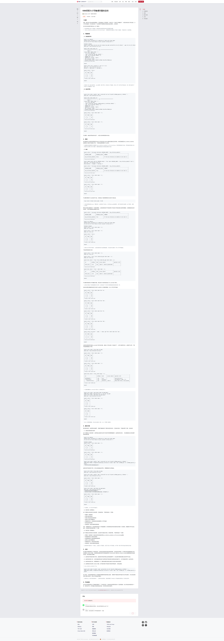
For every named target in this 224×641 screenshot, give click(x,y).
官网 (112, 1)
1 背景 (143, 9)
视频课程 (94, 628)
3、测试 (144, 13)
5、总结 (144, 16)
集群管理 (88, 16)
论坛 (123, 1)
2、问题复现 (145, 11)
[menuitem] (112, 2)
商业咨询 (116, 1)
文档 (120, 1)
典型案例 (94, 633)
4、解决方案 (145, 14)
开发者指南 (94, 635)
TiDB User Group (110, 624)
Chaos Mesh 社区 (81, 631)
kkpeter (86, 604)
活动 (132, 1)
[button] (129, 2)
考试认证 (94, 631)
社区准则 (108, 628)
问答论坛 (79, 626)
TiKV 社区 (80, 628)
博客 (126, 1)
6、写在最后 (145, 18)
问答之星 (108, 626)
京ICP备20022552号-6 (94, 639)
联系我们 (108, 631)
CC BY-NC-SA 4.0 (102, 590)
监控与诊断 (93, 16)
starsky (86, 609)
